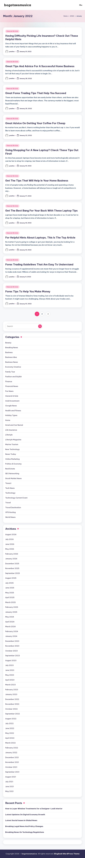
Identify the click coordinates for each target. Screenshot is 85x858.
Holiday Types (11, 415)
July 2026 (9, 539)
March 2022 (10, 743)
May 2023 (9, 675)
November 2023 (12, 646)
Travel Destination (13, 507)
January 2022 (11, 752)
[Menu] (80, 5)
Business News (11, 362)
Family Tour (10, 372)
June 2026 (9, 544)
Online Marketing (12, 459)
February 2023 (11, 689)
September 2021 (12, 772)
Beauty (8, 343)
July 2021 (9, 781)
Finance (8, 381)
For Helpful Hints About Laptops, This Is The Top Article (40, 237)
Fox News (9, 391)
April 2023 (9, 680)
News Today (10, 454)
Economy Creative (13, 367)
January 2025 (11, 612)
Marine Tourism (11, 444)
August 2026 (10, 534)
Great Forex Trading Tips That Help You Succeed (35, 93)
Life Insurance (11, 430)
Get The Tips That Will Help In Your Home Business (36, 180)
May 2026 (9, 549)
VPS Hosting (10, 512)
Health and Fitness (13, 410)
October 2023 (11, 651)
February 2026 (11, 554)
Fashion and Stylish (13, 376)
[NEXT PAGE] (48, 314)
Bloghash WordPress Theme (67, 854)
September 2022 (12, 714)
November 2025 (12, 568)
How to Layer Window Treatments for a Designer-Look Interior (33, 808)
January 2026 (11, 559)
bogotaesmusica (17, 5)
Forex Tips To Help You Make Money (27, 291)
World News (10, 517)
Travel (8, 502)
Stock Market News (13, 478)
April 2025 (9, 597)
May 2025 (9, 592)
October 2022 (11, 709)
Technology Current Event (16, 498)
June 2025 (9, 588)
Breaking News (11, 347)
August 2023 (10, 660)
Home (7, 420)
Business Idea (11, 357)
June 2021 (9, 786)
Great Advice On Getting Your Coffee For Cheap (35, 123)
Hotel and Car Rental (14, 425)
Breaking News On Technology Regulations (24, 832)
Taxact (8, 483)
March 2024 (10, 626)
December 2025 (12, 563)
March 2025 (10, 602)
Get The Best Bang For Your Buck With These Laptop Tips (41, 210)
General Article (12, 31)
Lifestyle (9, 435)
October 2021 (11, 767)
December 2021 (12, 757)
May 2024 (9, 617)
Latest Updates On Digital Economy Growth (25, 814)
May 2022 (9, 733)
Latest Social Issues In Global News (21, 820)
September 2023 (12, 655)
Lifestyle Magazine (13, 439)
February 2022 (11, 748)
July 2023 (9, 665)
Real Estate (10, 469)
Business (9, 352)
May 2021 (9, 791)
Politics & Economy (13, 464)
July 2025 (9, 583)
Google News (11, 406)
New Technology (12, 449)
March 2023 (10, 685)
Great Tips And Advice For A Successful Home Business (39, 66)
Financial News (11, 386)
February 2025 (11, 607)
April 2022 (9, 738)
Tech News (10, 488)
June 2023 (9, 670)
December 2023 (12, 641)
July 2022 (9, 723)
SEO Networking (12, 473)
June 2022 (9, 728)
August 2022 (10, 719)
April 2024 (9, 622)
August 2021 (10, 777)
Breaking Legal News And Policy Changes (24, 826)
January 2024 (11, 636)
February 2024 (11, 631)
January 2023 (11, 694)
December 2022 (12, 699)
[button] (48, 314)
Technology (10, 493)
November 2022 (12, 704)
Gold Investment (12, 401)
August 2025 (10, 578)
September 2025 (12, 573)
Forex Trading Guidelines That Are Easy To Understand (39, 264)
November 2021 (12, 762)
